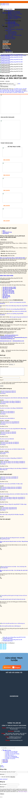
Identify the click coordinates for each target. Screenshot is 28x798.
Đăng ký (2, 793)
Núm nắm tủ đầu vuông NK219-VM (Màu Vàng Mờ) (12, 514)
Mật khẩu (2, 774)
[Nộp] (3, 749)
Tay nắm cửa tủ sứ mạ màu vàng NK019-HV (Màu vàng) (13, 428)
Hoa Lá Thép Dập (12, 34)
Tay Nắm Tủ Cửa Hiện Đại (14, 11)
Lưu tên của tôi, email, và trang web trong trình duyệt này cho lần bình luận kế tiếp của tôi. (14, 383)
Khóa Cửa (5, 45)
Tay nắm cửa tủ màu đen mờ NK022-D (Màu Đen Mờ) (12, 449)
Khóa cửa (7, 49)
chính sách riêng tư (22, 791)
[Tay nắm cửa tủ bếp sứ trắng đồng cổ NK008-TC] (4, 452)
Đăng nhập (13, 776)
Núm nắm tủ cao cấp (5, 91)
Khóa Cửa (7, 19)
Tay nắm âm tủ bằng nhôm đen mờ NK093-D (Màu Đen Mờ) (14, 494)
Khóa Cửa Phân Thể (12, 23)
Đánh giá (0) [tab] (6, 233)
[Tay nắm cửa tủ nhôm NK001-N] (7, 412)
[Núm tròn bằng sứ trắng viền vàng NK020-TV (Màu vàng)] (12, 498)
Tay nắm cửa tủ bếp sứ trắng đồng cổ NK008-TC (11, 458)
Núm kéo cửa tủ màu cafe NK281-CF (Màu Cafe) (11, 483)
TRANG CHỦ (6, 41)
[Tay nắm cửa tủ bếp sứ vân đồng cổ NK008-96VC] (10, 402)
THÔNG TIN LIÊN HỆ (8, 52)
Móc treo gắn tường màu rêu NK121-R (19, 317)
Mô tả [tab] (4, 231)
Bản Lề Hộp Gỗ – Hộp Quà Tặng (15, 29)
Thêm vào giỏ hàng (4, 86)
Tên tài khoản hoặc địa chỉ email (8, 771)
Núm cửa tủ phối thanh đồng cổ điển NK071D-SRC (12, 257)
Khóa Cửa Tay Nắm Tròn (13, 25)
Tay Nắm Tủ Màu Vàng (18, 92)
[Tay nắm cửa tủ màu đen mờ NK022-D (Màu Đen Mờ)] (9, 443)
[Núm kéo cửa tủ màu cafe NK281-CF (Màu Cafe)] (9, 477)
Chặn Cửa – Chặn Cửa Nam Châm (13, 35)
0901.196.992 (6, 160)
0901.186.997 (6, 220)
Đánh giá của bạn (4, 364)
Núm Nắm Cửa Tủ (12, 15)
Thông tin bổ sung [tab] (7, 232)
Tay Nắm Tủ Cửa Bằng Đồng (14, 17)
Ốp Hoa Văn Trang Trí (10, 37)
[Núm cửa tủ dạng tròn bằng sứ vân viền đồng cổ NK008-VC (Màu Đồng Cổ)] (12, 462)
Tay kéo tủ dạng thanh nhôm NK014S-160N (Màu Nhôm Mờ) (14, 397)
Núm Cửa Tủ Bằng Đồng (13, 16)
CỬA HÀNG (5, 42)
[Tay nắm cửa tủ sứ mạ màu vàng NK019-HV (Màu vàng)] (9, 422)
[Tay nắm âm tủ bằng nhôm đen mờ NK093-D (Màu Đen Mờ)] (11, 488)
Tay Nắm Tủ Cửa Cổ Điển (16, 90)
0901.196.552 (6, 205)
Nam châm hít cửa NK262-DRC (19, 311)
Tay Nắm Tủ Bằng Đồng (15, 91)
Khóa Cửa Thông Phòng (13, 24)
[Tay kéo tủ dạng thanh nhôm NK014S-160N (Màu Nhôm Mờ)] (8, 392)
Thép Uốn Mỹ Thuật (12, 32)
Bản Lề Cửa (6, 46)
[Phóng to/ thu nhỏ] (1, 796)
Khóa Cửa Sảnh (11, 21)
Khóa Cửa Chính (12, 22)
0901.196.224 (6, 175)
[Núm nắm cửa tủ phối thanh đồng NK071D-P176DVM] (15, 638)
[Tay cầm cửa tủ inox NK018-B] (8, 433)
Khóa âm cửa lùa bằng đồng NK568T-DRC (16, 309)
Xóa (19, 83)
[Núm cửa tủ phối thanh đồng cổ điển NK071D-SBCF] (15, 640)
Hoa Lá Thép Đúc (12, 31)
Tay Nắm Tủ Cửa (9, 10)
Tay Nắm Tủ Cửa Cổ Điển (14, 12)
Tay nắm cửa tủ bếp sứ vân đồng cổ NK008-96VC (11, 408)
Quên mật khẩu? (4, 779)
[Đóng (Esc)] (0, 796)
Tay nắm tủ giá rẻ (9, 92)
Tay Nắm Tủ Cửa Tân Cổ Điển (15, 14)
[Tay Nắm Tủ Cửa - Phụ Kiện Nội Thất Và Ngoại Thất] (4, 4)
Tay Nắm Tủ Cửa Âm (13, 18)
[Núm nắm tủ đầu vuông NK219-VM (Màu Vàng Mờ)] (8, 508)
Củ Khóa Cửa (11, 27)
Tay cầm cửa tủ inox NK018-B (7, 438)
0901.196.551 (6, 190)
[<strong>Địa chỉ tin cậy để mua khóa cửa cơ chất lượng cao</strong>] (12, 623)
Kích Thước (3, 83)
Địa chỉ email (3, 784)
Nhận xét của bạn (4, 366)
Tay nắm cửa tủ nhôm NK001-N (7, 418)
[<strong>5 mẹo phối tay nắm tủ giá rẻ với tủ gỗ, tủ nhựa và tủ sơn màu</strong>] (14, 596)
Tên (1, 377)
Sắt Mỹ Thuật (8, 30)
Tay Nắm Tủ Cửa (7, 44)
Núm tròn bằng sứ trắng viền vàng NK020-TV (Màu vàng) (13, 504)
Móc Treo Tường (9, 36)
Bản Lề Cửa (8, 28)
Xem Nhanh (3, 393)
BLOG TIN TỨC (6, 48)
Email (1, 379)
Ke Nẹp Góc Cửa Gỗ (10, 38)
